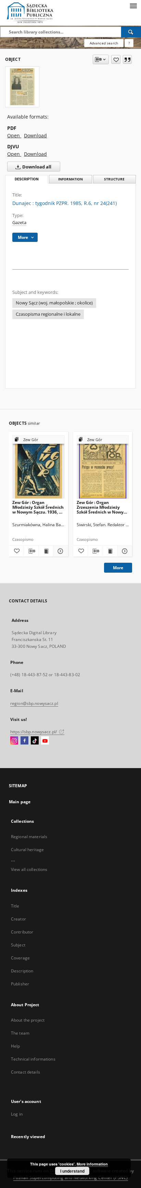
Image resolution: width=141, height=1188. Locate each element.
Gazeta (19, 223)
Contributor (22, 932)
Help (15, 1046)
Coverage (20, 958)
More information (92, 1163)
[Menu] (133, 5)
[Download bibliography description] (31, 551)
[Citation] (127, 59)
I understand (72, 1171)
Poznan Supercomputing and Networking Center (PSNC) (70, 1177)
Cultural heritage (27, 849)
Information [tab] (70, 179)
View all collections (29, 869)
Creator (18, 919)
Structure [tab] (114, 179)
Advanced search (104, 43)
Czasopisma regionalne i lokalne (48, 314)
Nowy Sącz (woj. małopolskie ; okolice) (54, 303)
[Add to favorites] (115, 59)
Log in (17, 1114)
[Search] (131, 31)
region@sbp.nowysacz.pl (34, 703)
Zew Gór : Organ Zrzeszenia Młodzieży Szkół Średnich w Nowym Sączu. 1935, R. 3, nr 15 (102, 507)
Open (14, 135)
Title (15, 906)
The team (20, 1033)
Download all (36, 167)
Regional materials (29, 836)
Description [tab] (27, 179)
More (118, 568)
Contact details (25, 1072)
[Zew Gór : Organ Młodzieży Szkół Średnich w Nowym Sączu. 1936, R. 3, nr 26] (38, 467)
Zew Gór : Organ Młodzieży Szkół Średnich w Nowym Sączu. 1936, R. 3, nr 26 (38, 507)
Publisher (20, 984)
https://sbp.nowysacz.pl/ (34, 732)
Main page (19, 802)
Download (35, 135)
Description (22, 971)
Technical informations (33, 1059)
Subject (18, 945)
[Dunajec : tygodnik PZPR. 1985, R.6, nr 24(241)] (22, 86)
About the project (27, 1020)
